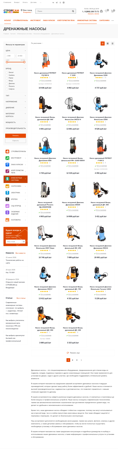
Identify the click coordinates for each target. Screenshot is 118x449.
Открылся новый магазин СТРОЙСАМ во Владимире (15, 285)
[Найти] (73, 11)
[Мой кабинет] (101, 11)
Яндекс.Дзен (63, 2)
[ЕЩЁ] (113, 20)
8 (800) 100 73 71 (92, 12)
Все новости (20, 253)
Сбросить (15, 140)
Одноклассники (60, 2)
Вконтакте (53, 2)
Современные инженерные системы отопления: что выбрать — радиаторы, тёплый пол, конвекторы (15, 308)
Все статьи (21, 298)
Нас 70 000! (10, 272)
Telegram (56, 2)
